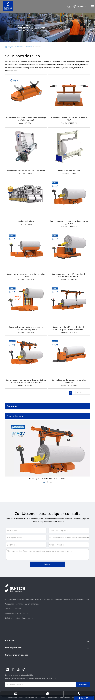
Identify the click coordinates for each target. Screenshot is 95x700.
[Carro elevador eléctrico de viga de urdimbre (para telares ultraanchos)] (69, 299)
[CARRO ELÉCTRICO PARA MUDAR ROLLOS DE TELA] (69, 95)
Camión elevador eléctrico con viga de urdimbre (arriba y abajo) (26, 328)
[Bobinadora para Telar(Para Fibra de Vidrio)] (26, 148)
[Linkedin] (7, 669)
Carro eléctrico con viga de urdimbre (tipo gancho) (69, 222)
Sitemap (67, 698)
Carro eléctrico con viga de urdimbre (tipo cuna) (26, 275)
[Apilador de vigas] (26, 193)
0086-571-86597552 (14, 604)
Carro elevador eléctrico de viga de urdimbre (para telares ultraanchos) (69, 328)
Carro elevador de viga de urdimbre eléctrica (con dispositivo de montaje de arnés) (26, 381)
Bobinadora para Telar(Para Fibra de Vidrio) (26, 170)
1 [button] (44, 482)
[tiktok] (24, 669)
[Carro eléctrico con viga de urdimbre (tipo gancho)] (69, 193)
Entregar (47, 564)
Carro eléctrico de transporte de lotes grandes (69, 381)
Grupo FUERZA (27, 675)
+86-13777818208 (14, 609)
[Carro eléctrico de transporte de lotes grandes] (69, 352)
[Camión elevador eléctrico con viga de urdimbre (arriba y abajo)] (26, 299)
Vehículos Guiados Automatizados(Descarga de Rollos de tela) (26, 119)
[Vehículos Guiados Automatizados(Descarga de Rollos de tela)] (26, 95)
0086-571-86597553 (31, 604)
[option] (43, 450)
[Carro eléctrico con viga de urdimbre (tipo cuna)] (26, 246)
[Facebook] (13, 669)
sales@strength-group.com (17, 613)
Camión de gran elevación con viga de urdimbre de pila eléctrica (69, 275)
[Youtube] (18, 669)
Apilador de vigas (26, 221)
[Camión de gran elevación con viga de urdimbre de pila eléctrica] (69, 246)
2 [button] (47, 482)
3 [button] (51, 482)
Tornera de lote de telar (69, 170)
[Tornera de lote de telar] (69, 148)
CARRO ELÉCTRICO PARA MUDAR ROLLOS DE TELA (69, 119)
